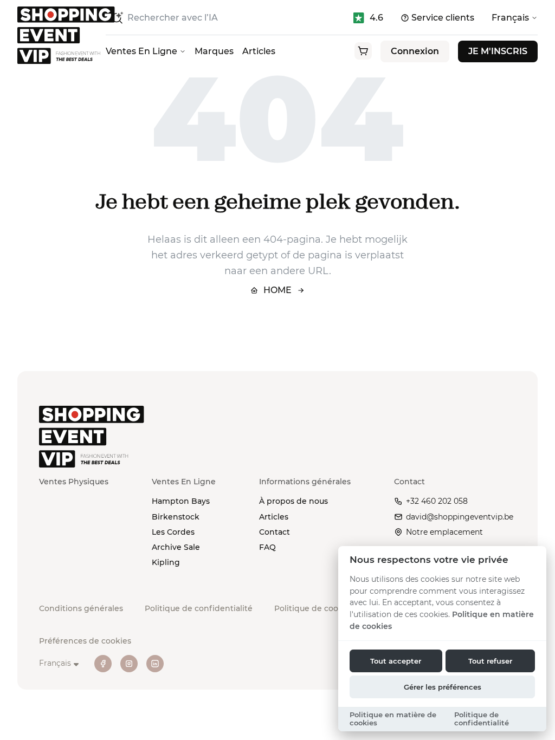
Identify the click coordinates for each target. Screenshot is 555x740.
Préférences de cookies (85, 641)
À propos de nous (293, 501)
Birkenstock (175, 517)
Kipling (166, 562)
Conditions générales (81, 608)
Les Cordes (173, 532)
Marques (214, 51)
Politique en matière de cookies (393, 719)
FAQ (267, 547)
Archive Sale (176, 547)
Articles (258, 51)
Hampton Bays (181, 501)
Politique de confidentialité (199, 608)
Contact (274, 532)
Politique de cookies (314, 608)
